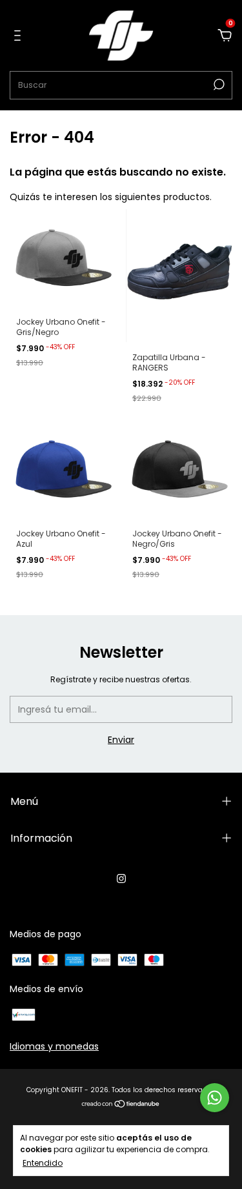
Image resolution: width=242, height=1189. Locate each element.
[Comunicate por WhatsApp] (214, 1097)
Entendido (43, 1162)
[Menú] (20, 36)
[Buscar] (218, 84)
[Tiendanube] (121, 1105)
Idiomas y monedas (54, 1046)
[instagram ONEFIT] (121, 879)
